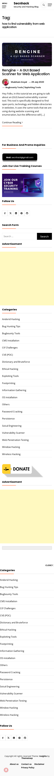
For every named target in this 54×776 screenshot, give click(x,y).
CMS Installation (10, 340)
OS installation (9, 397)
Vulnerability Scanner (13, 432)
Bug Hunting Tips (11, 326)
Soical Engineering (11, 425)
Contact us (26, 764)
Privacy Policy (27, 767)
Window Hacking (11, 447)
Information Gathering (14, 390)
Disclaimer (39, 764)
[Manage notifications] (6, 770)
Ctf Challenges (10, 347)
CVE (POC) (7, 354)
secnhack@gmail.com (19, 157)
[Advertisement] (27, 278)
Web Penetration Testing (15, 439)
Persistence (8, 418)
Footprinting (8, 383)
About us (14, 764)
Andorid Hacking (11, 319)
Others (6, 404)
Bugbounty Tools (14, 87)
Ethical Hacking (10, 368)
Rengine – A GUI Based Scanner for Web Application (26, 72)
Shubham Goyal (19, 82)
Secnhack (21, 3)
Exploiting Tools (33, 87)
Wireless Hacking (11, 454)
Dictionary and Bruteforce (16, 361)
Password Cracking (12, 411)
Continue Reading (11, 122)
